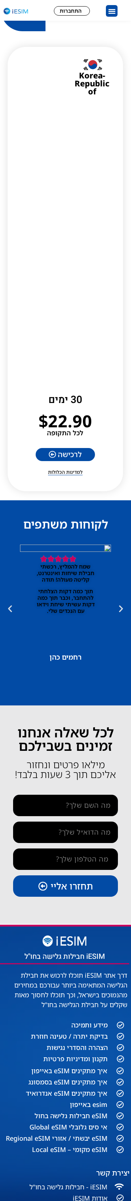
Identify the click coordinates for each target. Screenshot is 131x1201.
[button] (112, 11)
